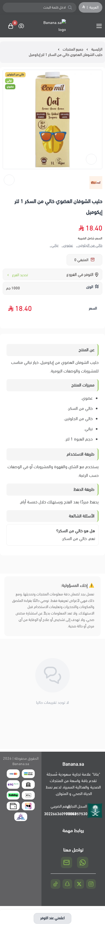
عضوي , (67, 245)
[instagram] (91, 884)
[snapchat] (67, 884)
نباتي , (54, 245)
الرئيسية (96, 49)
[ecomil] (95, 182)
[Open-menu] (100, 26)
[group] (52, 119)
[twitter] (79, 884)
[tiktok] (55, 884)
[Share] (9, 180)
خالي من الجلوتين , (89, 245)
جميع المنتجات (73, 49)
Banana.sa (20, 764)
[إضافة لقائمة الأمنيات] (91, 159)
